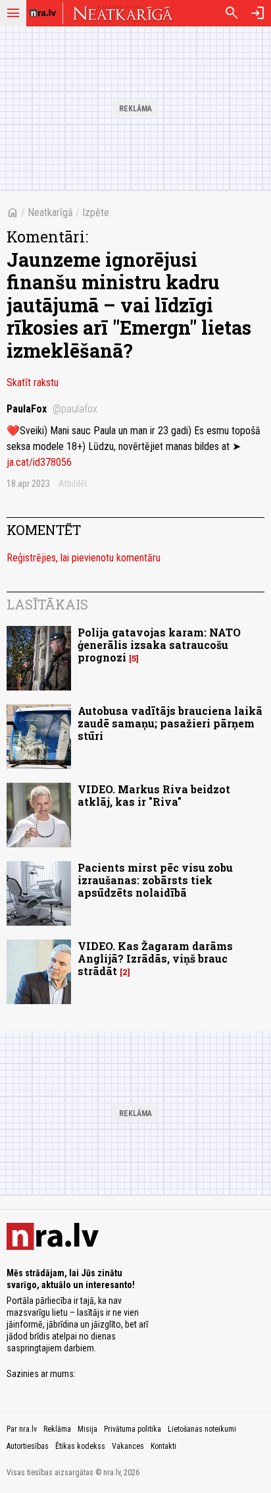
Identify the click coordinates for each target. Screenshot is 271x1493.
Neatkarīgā (50, 212)
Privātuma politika (132, 1429)
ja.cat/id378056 (39, 462)
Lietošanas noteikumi (202, 1429)
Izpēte (95, 212)
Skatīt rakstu (33, 382)
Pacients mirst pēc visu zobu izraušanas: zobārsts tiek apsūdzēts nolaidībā (155, 879)
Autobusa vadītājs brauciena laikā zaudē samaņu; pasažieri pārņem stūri (170, 723)
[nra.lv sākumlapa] (43, 13)
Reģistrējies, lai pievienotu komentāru (83, 557)
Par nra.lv (22, 1429)
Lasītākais (47, 604)
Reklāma (57, 1429)
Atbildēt (73, 483)
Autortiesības (28, 1446)
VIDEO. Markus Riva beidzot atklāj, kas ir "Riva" (154, 795)
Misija (87, 1429)
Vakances (128, 1446)
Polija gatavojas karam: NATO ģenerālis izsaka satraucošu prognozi (159, 644)
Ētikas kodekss (80, 1446)
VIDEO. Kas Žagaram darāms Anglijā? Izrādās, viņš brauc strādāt (155, 958)
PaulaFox (52, 409)
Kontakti (163, 1446)
